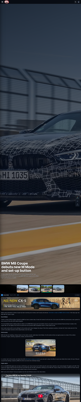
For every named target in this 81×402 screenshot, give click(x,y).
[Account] (78, 2)
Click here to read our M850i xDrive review (58, 312)
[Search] (75, 2)
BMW (18, 295)
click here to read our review (32, 359)
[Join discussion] (77, 201)
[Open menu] (2, 2)
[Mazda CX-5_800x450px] (40, 347)
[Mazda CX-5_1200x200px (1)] (40, 303)
